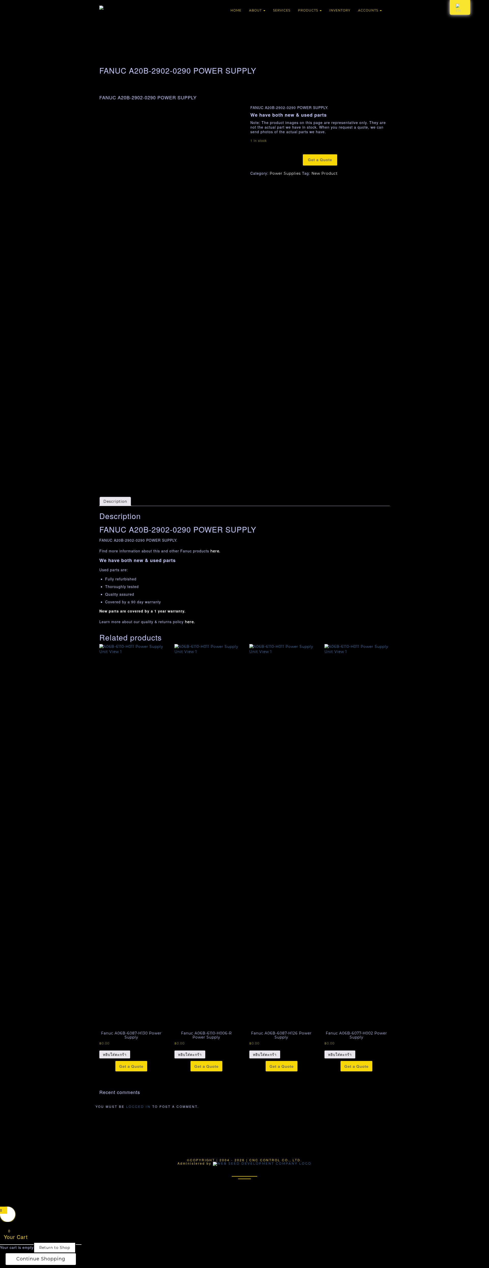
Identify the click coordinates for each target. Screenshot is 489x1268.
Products (308, 10)
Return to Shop (54, 1247)
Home (235, 10)
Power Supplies (285, 173)
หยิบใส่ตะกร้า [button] (115, 1054)
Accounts (368, 10)
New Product (324, 173)
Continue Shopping (40, 1259)
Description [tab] (115, 501)
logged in (138, 1107)
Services (281, 10)
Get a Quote (320, 159)
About (256, 10)
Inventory (339, 10)
